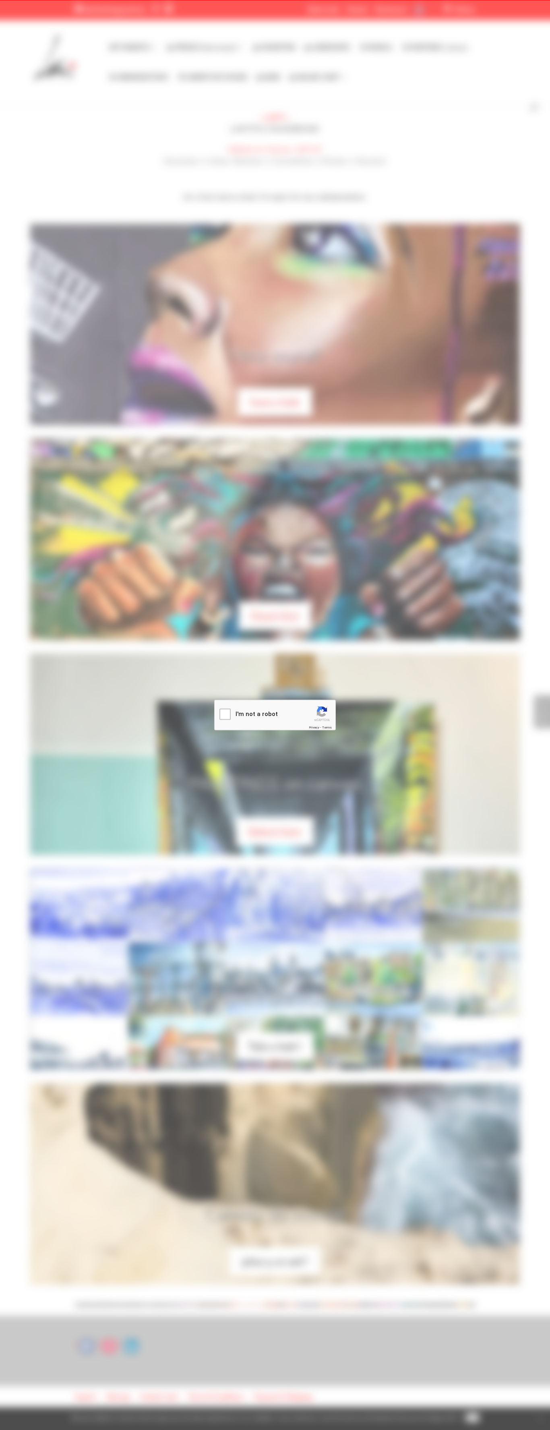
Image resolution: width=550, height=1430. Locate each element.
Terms (327, 727)
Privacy (314, 727)
